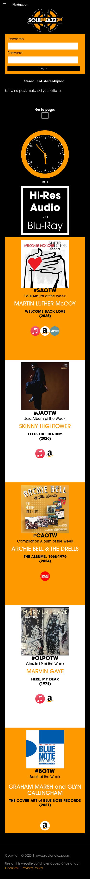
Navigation (20, 4)
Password (15, 53)
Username (15, 39)
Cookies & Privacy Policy (24, 868)
